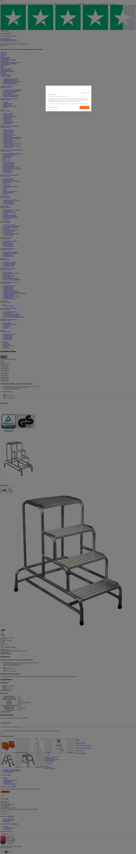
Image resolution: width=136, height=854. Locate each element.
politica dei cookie (85, 103)
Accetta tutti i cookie (84, 107)
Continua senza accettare (86, 92)
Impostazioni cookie (52, 107)
